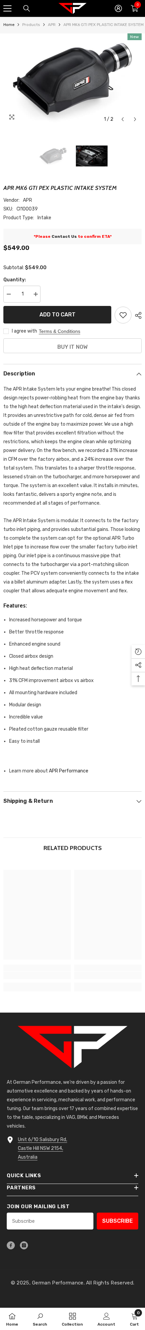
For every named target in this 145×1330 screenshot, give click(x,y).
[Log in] (118, 8)
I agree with (24, 331)
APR (52, 24)
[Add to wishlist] (123, 315)
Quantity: (14, 280)
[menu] (7, 8)
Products (31, 24)
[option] (72, 79)
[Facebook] (11, 1245)
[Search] (27, 8)
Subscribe (117, 1221)
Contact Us (64, 236)
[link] (37, 975)
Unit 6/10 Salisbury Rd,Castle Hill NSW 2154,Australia (42, 1148)
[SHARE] (137, 315)
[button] (122, 119)
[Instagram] (24, 1245)
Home (8, 24)
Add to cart (57, 314)
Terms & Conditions (59, 331)
